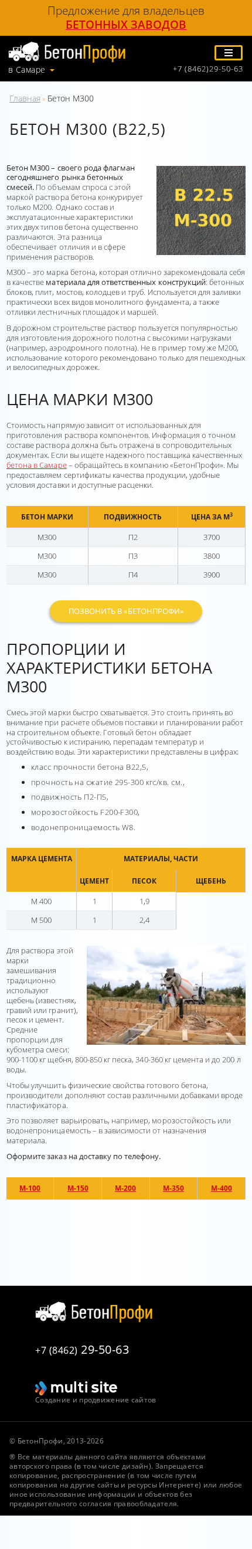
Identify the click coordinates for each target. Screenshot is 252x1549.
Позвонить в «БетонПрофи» (126, 611)
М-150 (77, 1188)
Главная (24, 98)
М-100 (29, 1188)
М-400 (221, 1188)
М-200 (125, 1188)
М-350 (173, 1188)
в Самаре (27, 69)
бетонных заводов (126, 25)
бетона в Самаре (36, 465)
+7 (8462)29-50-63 (208, 69)
